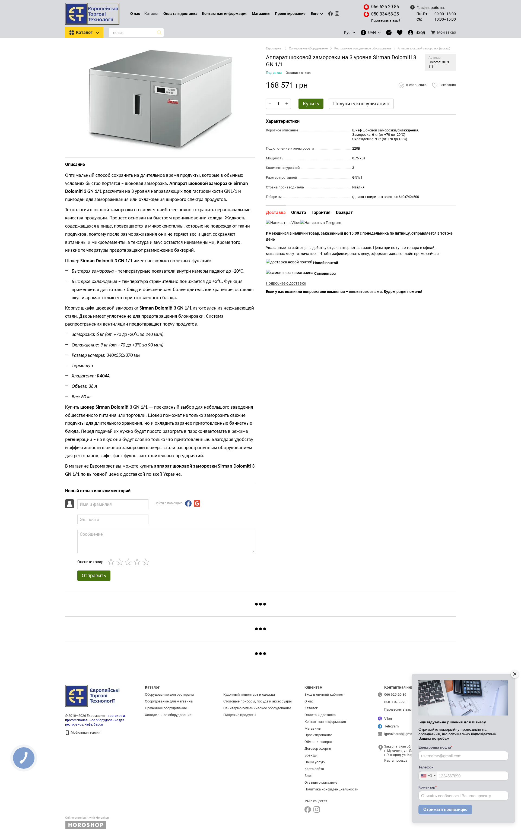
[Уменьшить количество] (270, 104)
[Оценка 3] (129, 562)
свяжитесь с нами (365, 291)
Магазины (261, 13)
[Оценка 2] (120, 562)
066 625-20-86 (385, 6)
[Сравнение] (389, 32)
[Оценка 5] (146, 562)
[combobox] (428, 775)
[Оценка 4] (138, 562)
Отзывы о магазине (320, 782)
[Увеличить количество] (287, 104)
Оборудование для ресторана (169, 694)
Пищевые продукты (239, 715)
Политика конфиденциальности (331, 789)
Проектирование (290, 13)
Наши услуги (315, 762)
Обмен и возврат (318, 742)
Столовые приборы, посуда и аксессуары (257, 701)
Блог (308, 776)
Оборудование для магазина (169, 701)
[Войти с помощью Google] (197, 503)
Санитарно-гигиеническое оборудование (257, 708)
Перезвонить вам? (385, 21)
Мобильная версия (85, 733)
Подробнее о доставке (286, 283)
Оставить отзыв (298, 73)
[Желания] (399, 32)
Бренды (310, 755)
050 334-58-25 (385, 14)
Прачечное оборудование (166, 708)
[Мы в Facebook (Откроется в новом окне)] (330, 13)
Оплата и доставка (180, 13)
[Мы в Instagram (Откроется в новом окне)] (337, 13)
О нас (135, 13)
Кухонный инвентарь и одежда (249, 694)
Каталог (151, 13)
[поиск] (159, 32)
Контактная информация (224, 13)
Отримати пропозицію (445, 809)
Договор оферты (317, 748)
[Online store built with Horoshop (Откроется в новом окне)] (87, 822)
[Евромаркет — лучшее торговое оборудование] (92, 696)
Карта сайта (314, 769)
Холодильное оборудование (168, 715)
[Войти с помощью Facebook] (188, 503)
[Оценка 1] (112, 562)
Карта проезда (395, 760)
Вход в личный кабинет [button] (324, 694)
